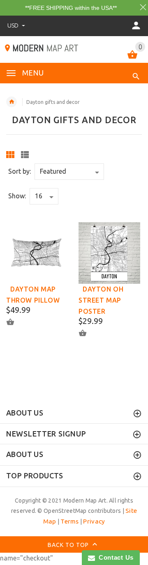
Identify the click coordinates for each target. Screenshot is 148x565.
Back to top (69, 545)
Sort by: (19, 171)
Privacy (94, 521)
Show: (17, 196)
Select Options (15, 322)
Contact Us (114, 557)
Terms (69, 521)
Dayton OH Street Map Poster (101, 300)
